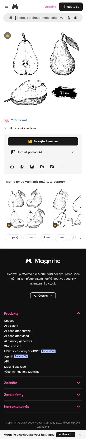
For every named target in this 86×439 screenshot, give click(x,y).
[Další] (80, 208)
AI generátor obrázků (18, 331)
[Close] (79, 434)
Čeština (43, 295)
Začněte (10, 382)
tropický (13, 237)
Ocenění (50, 7)
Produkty (11, 313)
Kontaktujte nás (16, 406)
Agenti (16, 356)
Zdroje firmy (13, 394)
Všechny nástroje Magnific (21, 372)
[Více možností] (62, 166)
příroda (31, 237)
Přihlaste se (70, 7)
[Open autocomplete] (9, 17)
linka (47, 237)
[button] (43, 295)
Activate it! (65, 434)
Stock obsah (12, 346)
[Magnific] (43, 262)
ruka (61, 237)
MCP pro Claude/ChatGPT (29, 351)
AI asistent (11, 326)
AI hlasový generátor (18, 341)
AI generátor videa (16, 336)
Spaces (9, 321)
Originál (27, 36)
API (6, 361)
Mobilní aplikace (15, 367)
